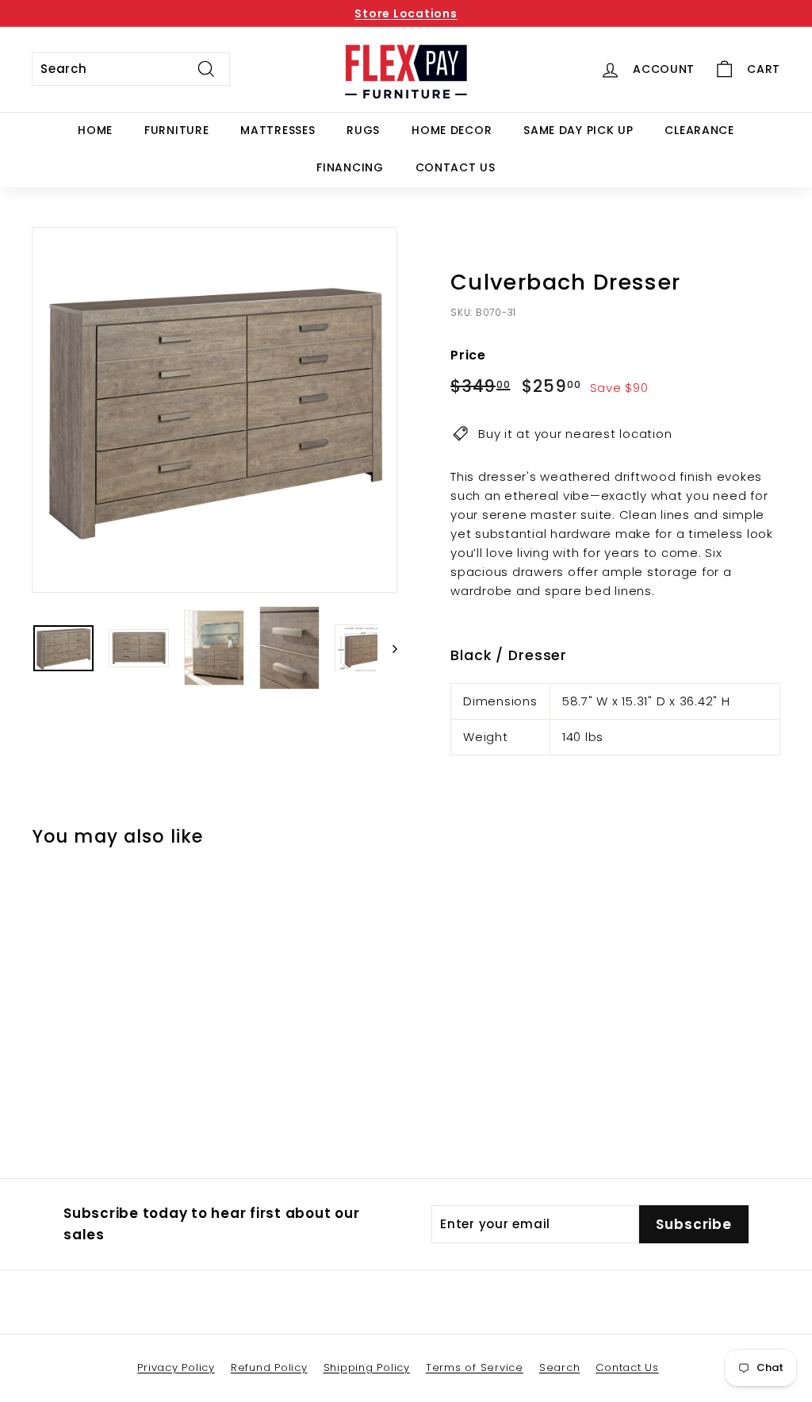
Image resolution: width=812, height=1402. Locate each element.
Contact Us (456, 167)
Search (559, 1367)
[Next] (387, 648)
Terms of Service (474, 1367)
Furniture (176, 130)
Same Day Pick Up (578, 130)
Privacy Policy (176, 1367)
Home (95, 130)
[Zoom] (214, 410)
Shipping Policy (367, 1367)
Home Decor (452, 130)
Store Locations (405, 13)
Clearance (699, 130)
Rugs (363, 130)
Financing (349, 167)
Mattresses (277, 130)
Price (468, 355)
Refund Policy (269, 1367)
